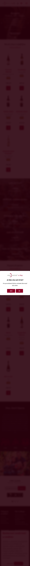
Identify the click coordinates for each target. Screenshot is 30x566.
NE (19, 291)
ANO (11, 291)
